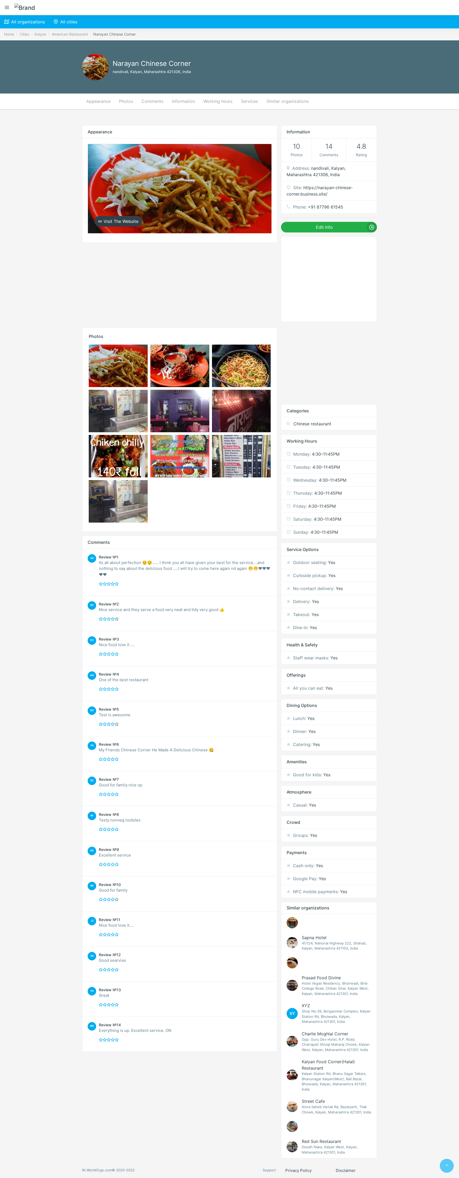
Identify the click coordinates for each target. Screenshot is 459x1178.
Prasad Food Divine (321, 977)
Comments (152, 101)
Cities (24, 34)
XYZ (306, 1005)
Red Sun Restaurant (321, 1141)
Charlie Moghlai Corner (325, 1033)
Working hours (217, 101)
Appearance (98, 101)
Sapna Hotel (314, 937)
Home (9, 34)
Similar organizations (287, 101)
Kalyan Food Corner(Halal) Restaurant (328, 1065)
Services (249, 101)
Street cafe (313, 1101)
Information (183, 101)
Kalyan (40, 34)
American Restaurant (70, 34)
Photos (126, 101)
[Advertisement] (179, 284)
